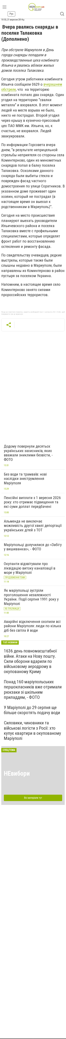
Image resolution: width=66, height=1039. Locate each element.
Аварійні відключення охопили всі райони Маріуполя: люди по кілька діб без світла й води (32, 626)
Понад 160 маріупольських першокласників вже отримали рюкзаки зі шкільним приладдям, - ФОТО (33, 689)
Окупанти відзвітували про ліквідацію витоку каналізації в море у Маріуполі (29, 568)
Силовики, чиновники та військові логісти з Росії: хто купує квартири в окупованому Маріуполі (32, 730)
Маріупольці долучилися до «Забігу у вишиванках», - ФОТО (33, 547)
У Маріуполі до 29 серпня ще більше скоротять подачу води (32, 710)
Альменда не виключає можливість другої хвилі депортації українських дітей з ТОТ (33, 525)
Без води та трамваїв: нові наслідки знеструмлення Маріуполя (25, 478)
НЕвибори (17, 773)
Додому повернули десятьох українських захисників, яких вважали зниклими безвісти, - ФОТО (28, 453)
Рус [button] (11, 13)
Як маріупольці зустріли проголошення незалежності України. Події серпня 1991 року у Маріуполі (31, 597)
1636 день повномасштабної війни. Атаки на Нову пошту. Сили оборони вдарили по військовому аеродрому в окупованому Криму (30, 661)
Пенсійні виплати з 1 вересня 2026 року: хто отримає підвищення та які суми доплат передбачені (32, 502)
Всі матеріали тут (33, 797)
